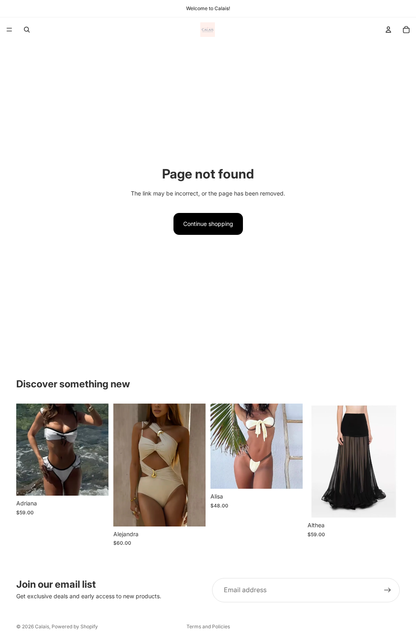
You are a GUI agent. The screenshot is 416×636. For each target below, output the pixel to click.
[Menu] (9, 29)
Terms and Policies (208, 626)
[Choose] (96, 483)
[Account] (388, 30)
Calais (42, 626)
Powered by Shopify (75, 626)
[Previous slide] (25, 450)
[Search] (27, 30)
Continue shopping (208, 223)
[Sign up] (387, 590)
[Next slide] (99, 450)
